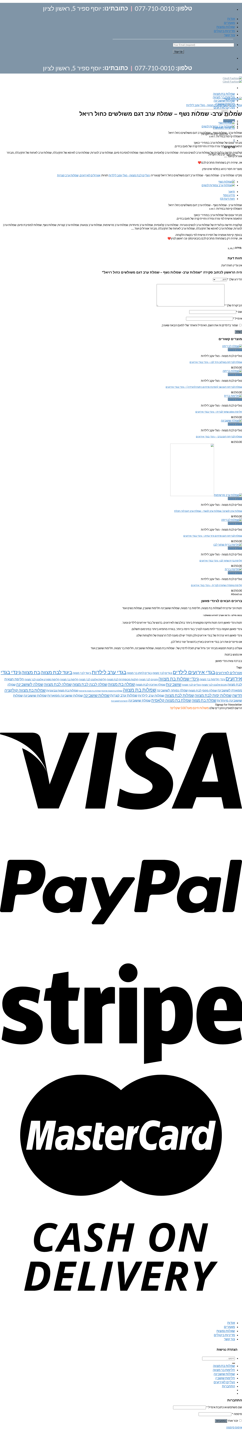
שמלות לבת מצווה (179, 695)
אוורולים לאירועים (90, 175)
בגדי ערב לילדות (109, 672)
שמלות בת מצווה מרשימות (90, 691)
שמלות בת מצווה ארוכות (111, 691)
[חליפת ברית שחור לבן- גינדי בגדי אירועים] (227, 544)
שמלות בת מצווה (224, 94)
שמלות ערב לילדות (151, 695)
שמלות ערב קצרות (68, 175)
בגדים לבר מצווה (162, 673)
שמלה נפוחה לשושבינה (172, 690)
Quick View (235, 349)
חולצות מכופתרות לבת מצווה (123, 679)
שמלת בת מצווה (204, 700)
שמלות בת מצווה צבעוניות (62, 690)
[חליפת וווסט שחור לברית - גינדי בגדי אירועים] (233, 395)
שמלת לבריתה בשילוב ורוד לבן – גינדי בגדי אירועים (216, 361)
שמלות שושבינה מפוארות (65, 695)
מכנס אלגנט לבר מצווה (214, 684)
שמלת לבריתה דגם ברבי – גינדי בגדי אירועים (219, 436)
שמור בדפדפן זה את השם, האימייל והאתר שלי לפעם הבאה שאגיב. (199, 325)
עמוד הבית (235, 105)
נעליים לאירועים (224, 107)
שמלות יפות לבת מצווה (213, 695)
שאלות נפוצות (225, 27)
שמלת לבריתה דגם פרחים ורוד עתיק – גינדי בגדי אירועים (212, 535)
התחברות (221, 1421)
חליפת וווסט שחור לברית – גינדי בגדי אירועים (218, 411)
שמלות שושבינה (224, 100)
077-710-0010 (155, 8)
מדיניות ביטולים (224, 31)
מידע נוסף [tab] (229, 195)
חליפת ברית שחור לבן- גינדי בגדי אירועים (220, 560)
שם (239, 311)
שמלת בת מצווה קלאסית (171, 700)
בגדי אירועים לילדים (194, 672)
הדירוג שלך (234, 279)
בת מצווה (30, 672)
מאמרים (229, 23)
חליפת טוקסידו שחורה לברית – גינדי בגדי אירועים (216, 585)
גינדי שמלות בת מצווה (178, 678)
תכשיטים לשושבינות (119, 701)
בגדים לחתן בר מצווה (139, 673)
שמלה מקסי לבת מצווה (202, 690)
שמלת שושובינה (139, 700)
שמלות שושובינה (35, 695)
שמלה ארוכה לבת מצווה (150, 684)
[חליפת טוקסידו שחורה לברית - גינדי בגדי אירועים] (233, 569)
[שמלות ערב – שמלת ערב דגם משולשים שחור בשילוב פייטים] (226, 122)
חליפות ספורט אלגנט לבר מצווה (42, 679)
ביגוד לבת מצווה (56, 672)
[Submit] (233, 1363)
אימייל (237, 318)
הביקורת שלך (233, 305)
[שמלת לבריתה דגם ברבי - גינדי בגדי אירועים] (231, 420)
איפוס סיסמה (234, 1427)
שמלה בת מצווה (121, 684)
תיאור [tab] (231, 191)
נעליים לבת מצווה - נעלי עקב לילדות (206, 105)
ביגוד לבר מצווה (82, 673)
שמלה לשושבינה (29, 684)
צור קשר (229, 35)
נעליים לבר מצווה (191, 684)
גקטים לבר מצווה (148, 679)
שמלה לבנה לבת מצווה (89, 684)
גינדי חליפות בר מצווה (212, 679)
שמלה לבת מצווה (58, 684)
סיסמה (237, 1414)
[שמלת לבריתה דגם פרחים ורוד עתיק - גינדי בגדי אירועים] (231, 519)
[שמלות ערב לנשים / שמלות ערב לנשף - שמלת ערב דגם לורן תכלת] (206, 495)
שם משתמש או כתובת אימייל (224, 1407)
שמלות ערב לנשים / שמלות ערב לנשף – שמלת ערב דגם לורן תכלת (208, 510)
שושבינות (173, 684)
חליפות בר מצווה (224, 97)
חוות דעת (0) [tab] (227, 198)
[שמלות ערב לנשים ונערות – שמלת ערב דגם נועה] (218, 126)
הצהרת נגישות (227, 1349)
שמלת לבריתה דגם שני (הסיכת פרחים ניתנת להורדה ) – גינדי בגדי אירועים (204, 386)
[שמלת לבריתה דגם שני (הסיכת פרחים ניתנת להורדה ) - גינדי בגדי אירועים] (232, 371)
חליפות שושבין (225, 1378)
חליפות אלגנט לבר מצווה (92, 679)
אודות (231, 19)
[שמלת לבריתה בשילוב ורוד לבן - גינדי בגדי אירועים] (232, 346)
